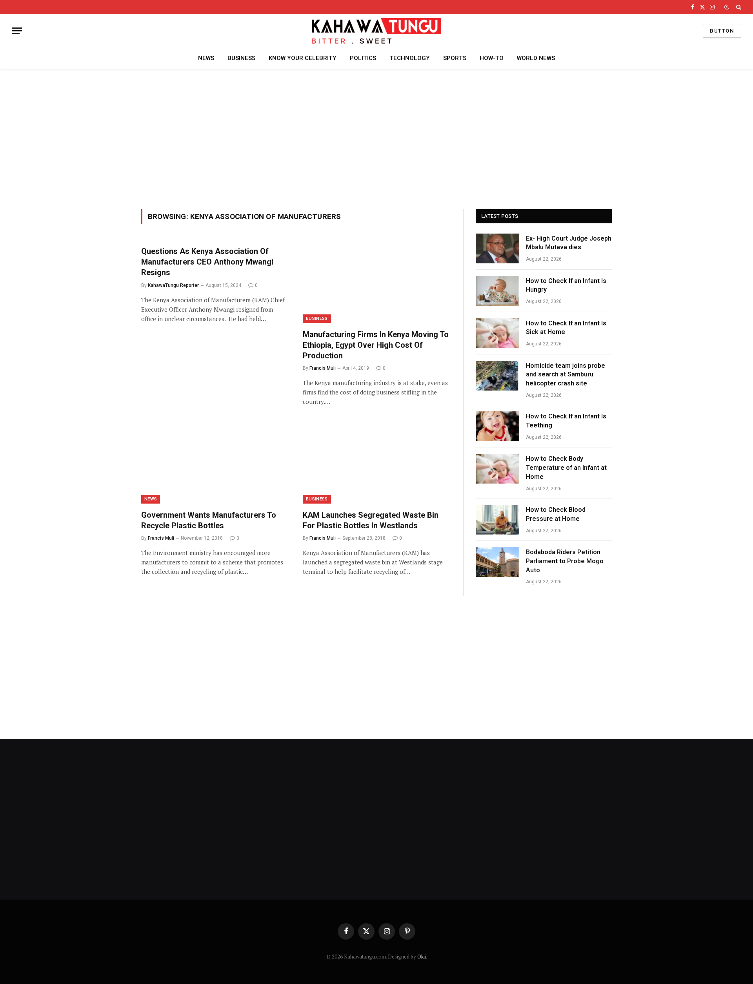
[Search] (738, 7)
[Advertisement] (376, 138)
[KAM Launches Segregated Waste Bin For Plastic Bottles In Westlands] (376, 462)
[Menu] (17, 31)
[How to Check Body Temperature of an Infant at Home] (497, 469)
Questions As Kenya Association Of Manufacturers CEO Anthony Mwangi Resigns (207, 261)
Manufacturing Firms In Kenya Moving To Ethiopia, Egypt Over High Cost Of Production (376, 345)
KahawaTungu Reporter (173, 285)
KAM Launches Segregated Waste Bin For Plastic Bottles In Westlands (370, 520)
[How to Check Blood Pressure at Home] (497, 520)
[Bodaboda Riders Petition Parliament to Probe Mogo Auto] (497, 562)
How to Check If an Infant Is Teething (566, 421)
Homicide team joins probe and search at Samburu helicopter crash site (565, 374)
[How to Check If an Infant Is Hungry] (497, 291)
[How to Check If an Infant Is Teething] (497, 426)
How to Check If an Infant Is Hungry (566, 285)
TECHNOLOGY (409, 58)
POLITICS (363, 58)
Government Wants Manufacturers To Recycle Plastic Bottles (208, 520)
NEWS (206, 58)
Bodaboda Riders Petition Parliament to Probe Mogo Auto (565, 561)
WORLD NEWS (536, 58)
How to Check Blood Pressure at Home (556, 514)
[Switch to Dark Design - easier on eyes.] (726, 7)
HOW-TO (492, 58)
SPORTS (454, 58)
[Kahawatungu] (376, 30)
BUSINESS (241, 58)
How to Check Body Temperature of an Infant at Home (566, 467)
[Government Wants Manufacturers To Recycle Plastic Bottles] (215, 462)
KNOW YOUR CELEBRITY (302, 58)
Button (722, 31)
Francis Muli (322, 368)
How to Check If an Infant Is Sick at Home (566, 327)
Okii (421, 956)
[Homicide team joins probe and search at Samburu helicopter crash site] (497, 376)
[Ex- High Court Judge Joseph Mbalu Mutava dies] (497, 248)
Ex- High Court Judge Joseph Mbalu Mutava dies (568, 243)
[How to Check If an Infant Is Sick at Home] (497, 333)
